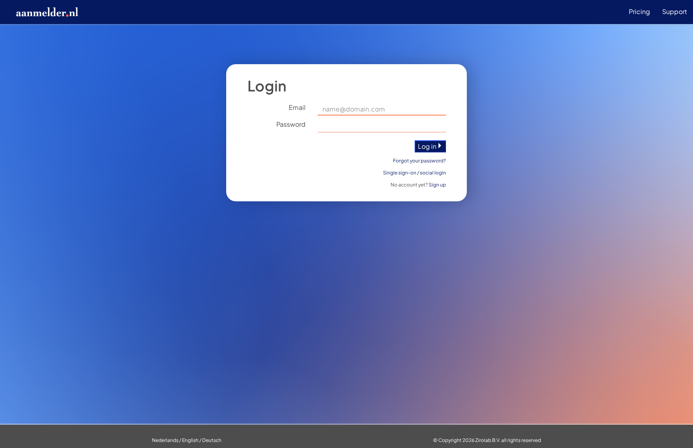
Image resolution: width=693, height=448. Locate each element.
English (190, 440)
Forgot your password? (419, 161)
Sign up (437, 185)
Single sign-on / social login (414, 173)
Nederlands (165, 440)
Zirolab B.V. (487, 440)
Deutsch (211, 440)
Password (291, 124)
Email (297, 107)
